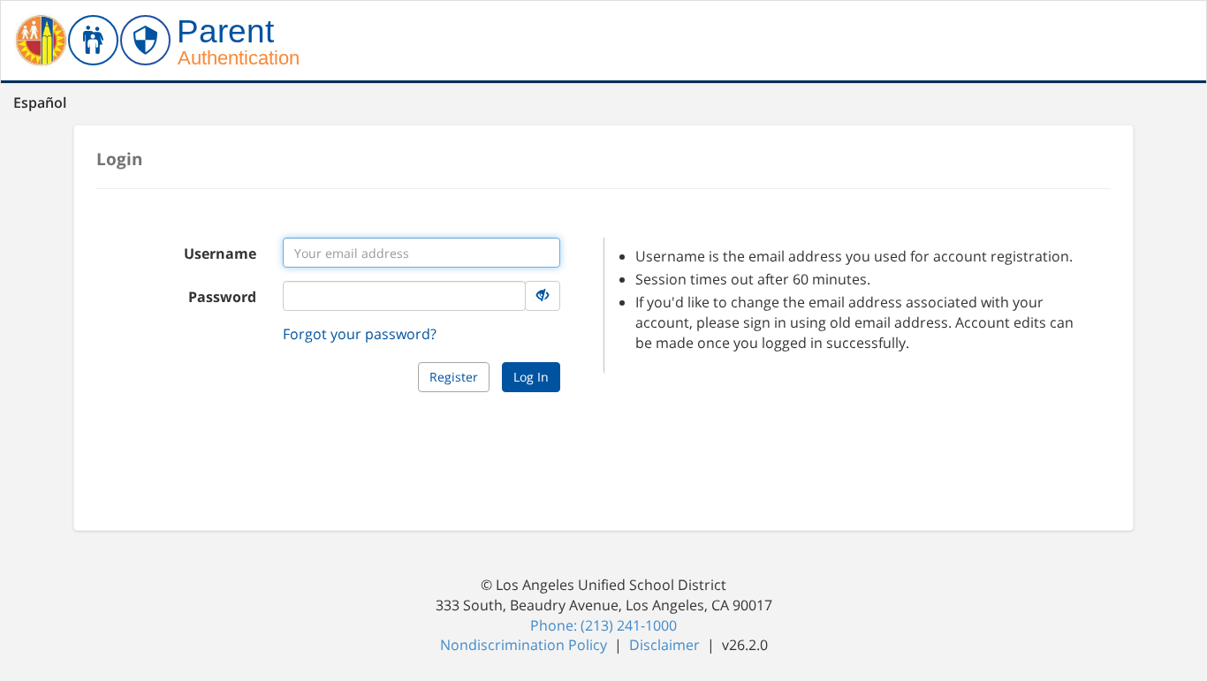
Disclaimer (666, 645)
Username (220, 253)
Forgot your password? (359, 334)
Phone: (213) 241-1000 (603, 625)
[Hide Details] (542, 296)
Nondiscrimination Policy (525, 645)
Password (222, 296)
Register (453, 376)
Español (39, 102)
